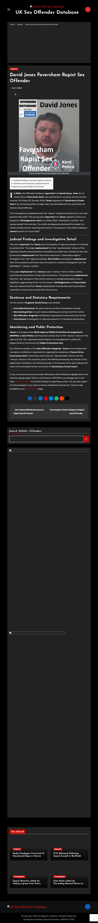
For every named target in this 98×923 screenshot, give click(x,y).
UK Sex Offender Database (47, 12)
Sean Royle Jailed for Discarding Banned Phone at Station (68, 883)
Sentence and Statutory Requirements (31, 183)
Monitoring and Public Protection (28, 187)
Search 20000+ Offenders (25, 431)
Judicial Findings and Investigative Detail (32, 180)
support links (31, 389)
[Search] (86, 439)
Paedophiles (19, 877)
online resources (22, 381)
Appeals (57, 849)
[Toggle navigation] (8, 9)
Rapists (14, 69)
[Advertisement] (49, 44)
